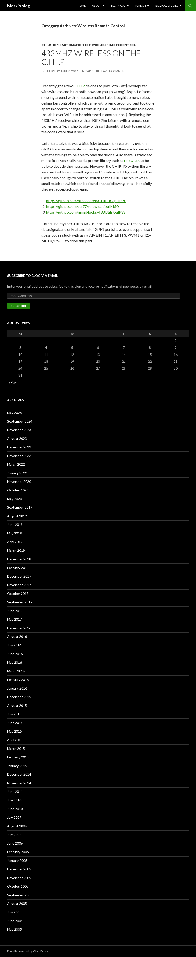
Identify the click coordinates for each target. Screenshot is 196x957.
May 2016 (14, 662)
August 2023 (17, 438)
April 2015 (14, 740)
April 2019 (14, 542)
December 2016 (19, 628)
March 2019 (16, 550)
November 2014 (19, 783)
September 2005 (19, 895)
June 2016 (15, 654)
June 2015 (15, 723)
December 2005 (19, 869)
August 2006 (17, 826)
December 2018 (19, 559)
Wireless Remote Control (114, 45)
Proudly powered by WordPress (27, 951)
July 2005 (14, 912)
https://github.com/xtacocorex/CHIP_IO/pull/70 (86, 200)
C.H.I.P (45, 45)
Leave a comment (113, 71)
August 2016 (17, 636)
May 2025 (14, 413)
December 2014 (19, 774)
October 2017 (17, 593)
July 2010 (14, 800)
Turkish (140, 5)
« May (12, 382)
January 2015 (17, 766)
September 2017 (19, 602)
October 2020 (17, 490)
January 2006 (17, 860)
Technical (118, 5)
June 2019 (15, 525)
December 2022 (19, 447)
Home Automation (68, 45)
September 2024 (19, 421)
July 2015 (14, 714)
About (96, 5)
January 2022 (17, 473)
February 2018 (18, 568)
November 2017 (19, 585)
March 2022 (16, 464)
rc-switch (132, 160)
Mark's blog (18, 5)
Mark (89, 71)
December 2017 (19, 576)
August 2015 (17, 705)
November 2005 (19, 878)
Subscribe (19, 306)
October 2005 (17, 886)
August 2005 (17, 903)
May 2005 (14, 929)
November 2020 (19, 481)
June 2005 (15, 921)
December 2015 (19, 697)
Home (82, 5)
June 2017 (15, 611)
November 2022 (19, 456)
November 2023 (19, 430)
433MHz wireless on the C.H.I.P (91, 57)
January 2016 (17, 688)
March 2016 (16, 671)
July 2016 (14, 645)
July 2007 (14, 817)
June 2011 (15, 792)
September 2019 (19, 507)
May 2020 (14, 499)
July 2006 (14, 835)
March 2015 (16, 748)
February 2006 (18, 852)
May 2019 (14, 533)
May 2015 (14, 731)
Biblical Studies (166, 5)
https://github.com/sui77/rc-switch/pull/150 (82, 206)
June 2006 (15, 843)
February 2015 (18, 757)
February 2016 (18, 680)
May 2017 (14, 619)
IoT (88, 45)
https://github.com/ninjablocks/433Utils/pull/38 (85, 212)
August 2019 (17, 516)
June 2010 (15, 809)
